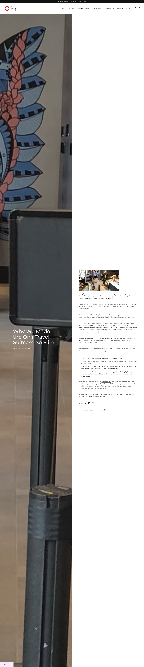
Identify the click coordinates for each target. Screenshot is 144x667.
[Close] (87, 325)
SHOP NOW (72, 338)
